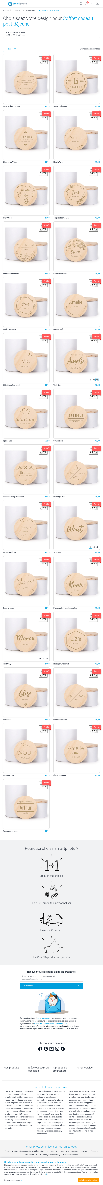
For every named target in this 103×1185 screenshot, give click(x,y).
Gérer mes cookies (12, 1180)
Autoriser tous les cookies (88, 1180)
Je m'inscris (28, 986)
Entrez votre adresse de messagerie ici (38, 976)
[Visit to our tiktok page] (62, 1048)
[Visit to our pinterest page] (45, 1048)
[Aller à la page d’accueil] (17, 4)
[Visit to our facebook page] (40, 1048)
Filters (8, 49)
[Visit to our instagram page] (57, 1048)
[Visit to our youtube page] (51, 1048)
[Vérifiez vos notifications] (92, 3)
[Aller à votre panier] (97, 3)
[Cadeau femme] (12, 10)
